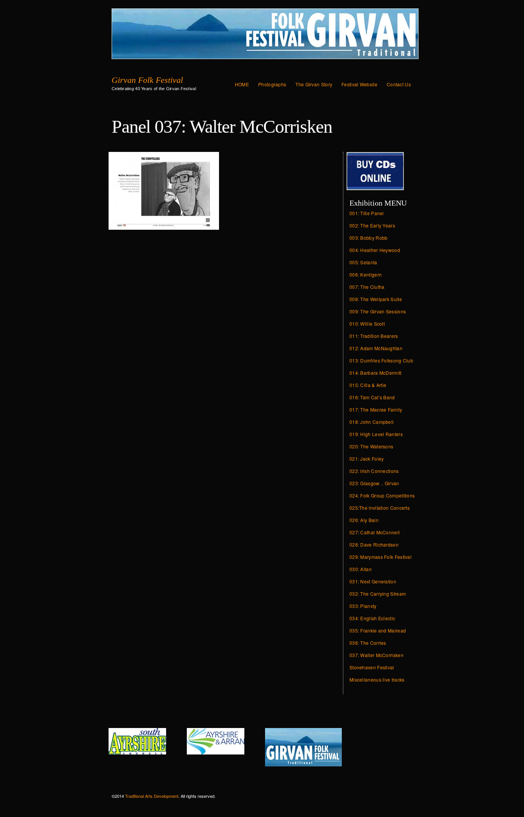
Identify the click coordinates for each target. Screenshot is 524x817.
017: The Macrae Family (375, 409)
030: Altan (360, 569)
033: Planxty (363, 606)
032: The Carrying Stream (377, 593)
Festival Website (359, 84)
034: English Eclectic (372, 618)
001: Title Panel (366, 213)
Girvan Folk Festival (147, 80)
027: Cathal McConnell (374, 532)
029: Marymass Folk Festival (380, 556)
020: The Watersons (371, 446)
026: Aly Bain (364, 520)
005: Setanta (363, 262)
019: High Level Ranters (376, 434)
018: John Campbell (371, 421)
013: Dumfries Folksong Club (381, 360)
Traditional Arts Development (151, 796)
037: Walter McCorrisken (376, 655)
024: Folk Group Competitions (382, 495)
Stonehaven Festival (371, 667)
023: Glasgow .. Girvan (374, 483)
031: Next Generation (372, 581)
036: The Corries (367, 642)
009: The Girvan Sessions (377, 311)
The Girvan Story (313, 84)
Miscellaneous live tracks (377, 679)
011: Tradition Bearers (373, 336)
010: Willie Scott (367, 323)
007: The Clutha (367, 286)
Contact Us (399, 84)
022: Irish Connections (374, 471)
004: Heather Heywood (374, 250)
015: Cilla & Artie (367, 385)
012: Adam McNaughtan (375, 348)
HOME (242, 84)
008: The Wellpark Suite (375, 299)
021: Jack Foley (366, 458)
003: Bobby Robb (368, 237)
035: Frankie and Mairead (377, 630)
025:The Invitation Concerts (379, 507)
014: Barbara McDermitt (375, 372)
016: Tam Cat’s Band (372, 397)
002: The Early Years (372, 225)
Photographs (272, 84)
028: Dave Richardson (374, 544)
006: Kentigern (365, 274)
